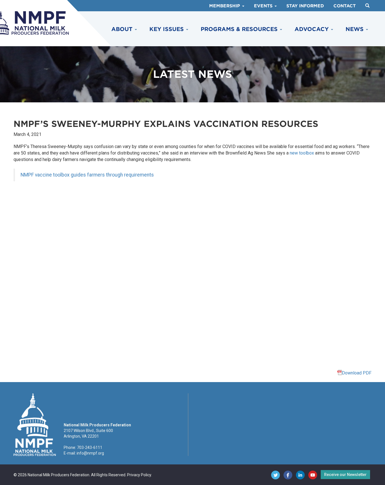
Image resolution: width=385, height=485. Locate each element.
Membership (225, 5)
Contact (344, 5)
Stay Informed (305, 5)
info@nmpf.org (90, 453)
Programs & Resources (240, 29)
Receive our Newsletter (345, 474)
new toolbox (302, 153)
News (355, 29)
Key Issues (167, 29)
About (122, 29)
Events (264, 5)
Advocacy (312, 29)
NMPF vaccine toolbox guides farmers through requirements (87, 175)
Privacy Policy (139, 475)
